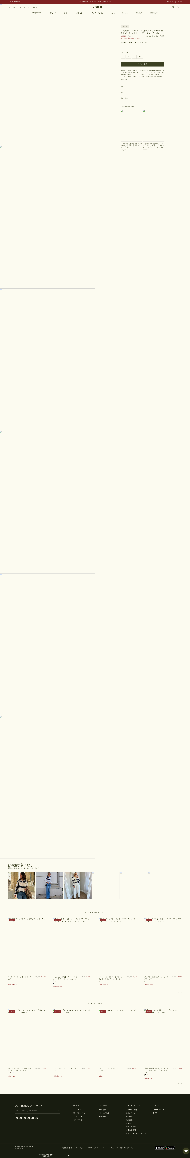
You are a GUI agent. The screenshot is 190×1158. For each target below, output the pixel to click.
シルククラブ (169, 1)
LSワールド (27, 7)
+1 (154, 1075)
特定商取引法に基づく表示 (125, 1148)
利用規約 (65, 1148)
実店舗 (35, 7)
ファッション (11, 7)
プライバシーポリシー (78, 1148)
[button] (142, 86)
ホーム (20, 7)
